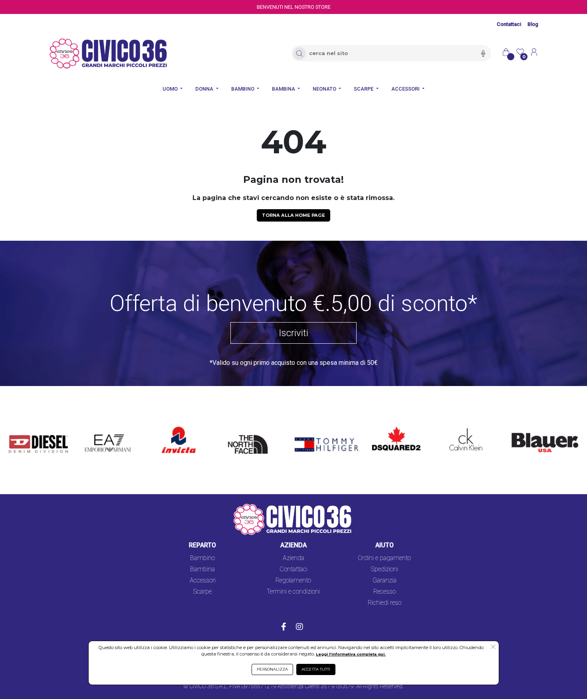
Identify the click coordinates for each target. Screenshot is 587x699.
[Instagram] (299, 627)
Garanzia (385, 580)
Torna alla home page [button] (293, 215)
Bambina (202, 569)
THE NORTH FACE (250, 432)
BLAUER (517, 427)
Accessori (203, 580)
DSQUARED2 (390, 427)
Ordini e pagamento (384, 558)
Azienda (293, 558)
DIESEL (19, 427)
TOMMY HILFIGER (315, 427)
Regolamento (293, 580)
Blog (533, 24)
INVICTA (174, 427)
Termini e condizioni (293, 591)
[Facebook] (283, 627)
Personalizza (272, 669)
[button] (493, 647)
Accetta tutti (315, 669)
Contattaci (509, 24)
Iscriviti (293, 333)
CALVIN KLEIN (459, 427)
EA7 (94, 427)
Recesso (384, 591)
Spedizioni (384, 569)
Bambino (202, 558)
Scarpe (202, 591)
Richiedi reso (384, 602)
